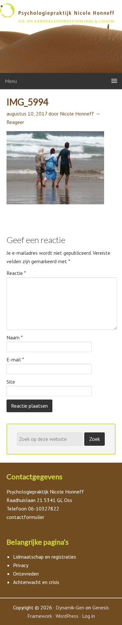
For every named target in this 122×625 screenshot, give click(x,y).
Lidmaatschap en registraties (44, 556)
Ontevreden (26, 573)
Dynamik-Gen (70, 607)
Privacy (20, 565)
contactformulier (25, 517)
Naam (15, 337)
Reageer (15, 122)
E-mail (15, 359)
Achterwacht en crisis (36, 582)
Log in (88, 616)
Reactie (16, 273)
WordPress (67, 616)
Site (11, 381)
